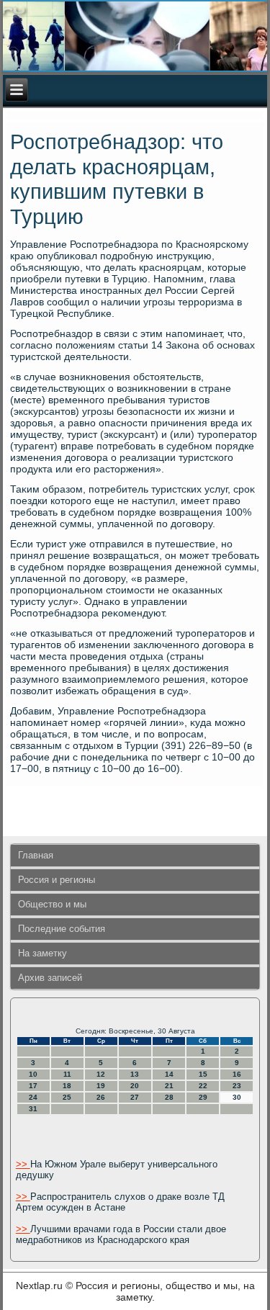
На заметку (42, 953)
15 (203, 1074)
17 (33, 1086)
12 (100, 1074)
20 (134, 1086)
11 (67, 1074)
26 (100, 1097)
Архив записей (50, 977)
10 (33, 1074)
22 (203, 1086)
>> (23, 1164)
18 (67, 1086)
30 (237, 1097)
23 (237, 1086)
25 (67, 1097)
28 (169, 1097)
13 (134, 1074)
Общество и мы (52, 904)
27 (134, 1097)
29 (203, 1097)
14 (169, 1074)
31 (33, 1109)
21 (169, 1086)
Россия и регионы (56, 879)
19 (100, 1086)
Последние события (61, 928)
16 (237, 1074)
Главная (35, 855)
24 (33, 1097)
